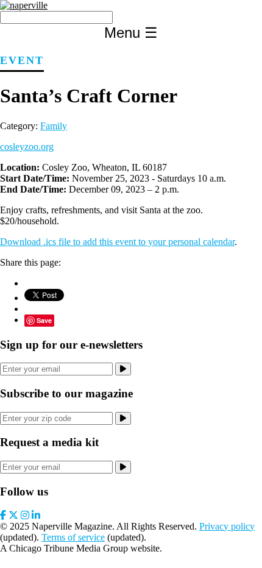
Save (44, 320)
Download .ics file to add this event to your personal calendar (117, 241)
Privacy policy (227, 526)
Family (53, 126)
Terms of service (73, 537)
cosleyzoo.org (27, 146)
